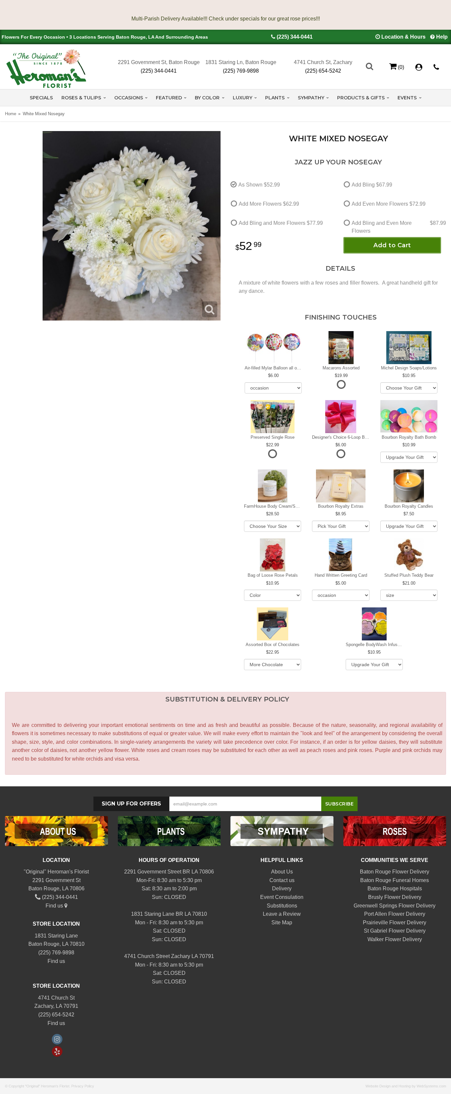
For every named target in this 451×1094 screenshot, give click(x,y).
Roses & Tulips (81, 98)
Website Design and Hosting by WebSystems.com (405, 1086)
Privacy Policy (82, 1086)
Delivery (282, 888)
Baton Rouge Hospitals (394, 888)
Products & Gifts (361, 98)
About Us (282, 871)
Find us (55, 905)
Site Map (281, 922)
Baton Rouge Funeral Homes (394, 880)
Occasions (128, 98)
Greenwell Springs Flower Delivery (394, 905)
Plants (275, 98)
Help (442, 37)
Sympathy (311, 98)
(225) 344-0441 (295, 37)
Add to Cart (392, 245)
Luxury (242, 98)
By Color (207, 98)
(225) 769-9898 (241, 71)
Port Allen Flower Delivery (394, 914)
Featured (169, 98)
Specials (41, 98)
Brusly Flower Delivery (394, 897)
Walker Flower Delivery (394, 939)
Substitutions (282, 905)
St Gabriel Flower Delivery (395, 931)
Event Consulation (281, 897)
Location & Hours (403, 37)
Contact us (282, 880)
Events (407, 98)
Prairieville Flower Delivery (394, 922)
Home (10, 113)
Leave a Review (282, 914)
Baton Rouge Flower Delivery (394, 871)
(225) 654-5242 (323, 71)
